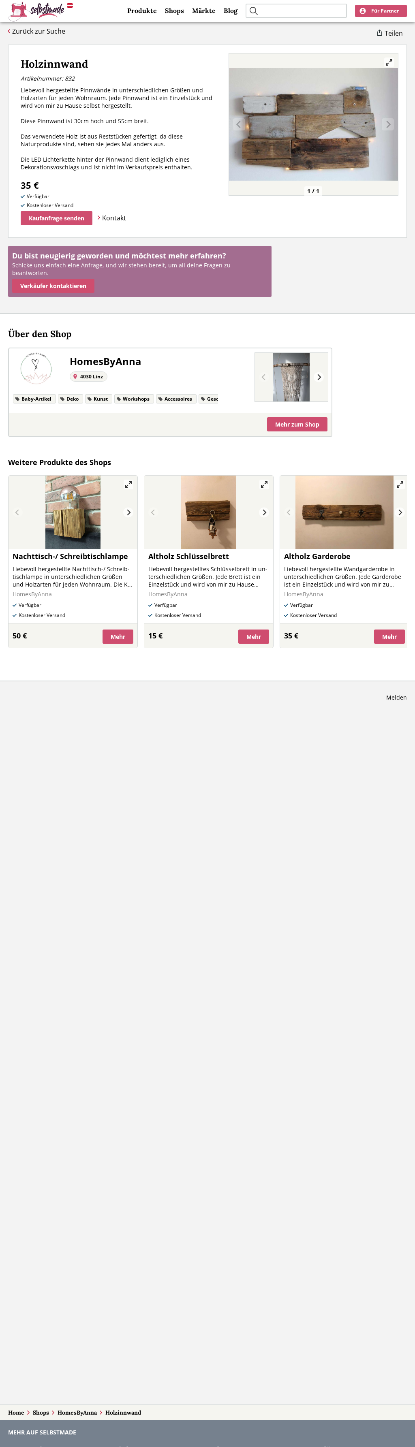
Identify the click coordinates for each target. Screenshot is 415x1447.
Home (16, 1412)
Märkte (204, 10)
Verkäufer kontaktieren (53, 286)
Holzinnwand (123, 1412)
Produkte (142, 10)
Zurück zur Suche (38, 31)
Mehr (297, 424)
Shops (174, 10)
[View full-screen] (389, 62)
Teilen (394, 33)
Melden (396, 697)
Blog (230, 10)
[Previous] (264, 377)
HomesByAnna (77, 1412)
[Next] (319, 377)
